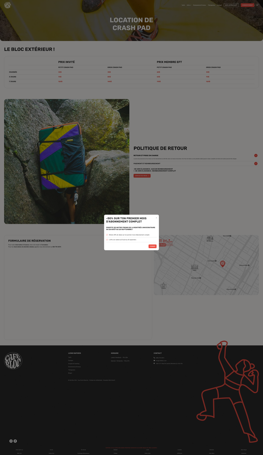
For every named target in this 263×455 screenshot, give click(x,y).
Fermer (152, 246)
